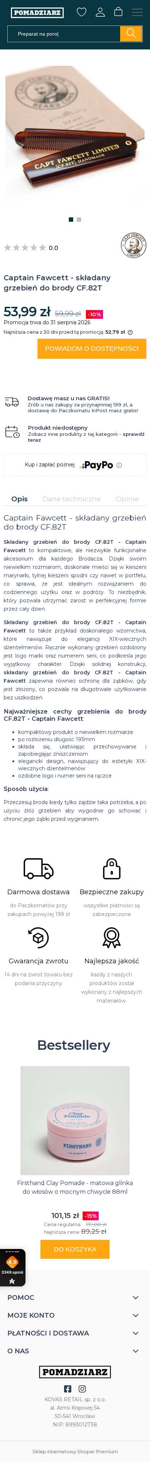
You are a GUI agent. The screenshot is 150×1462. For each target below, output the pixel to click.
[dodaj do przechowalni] (134, 368)
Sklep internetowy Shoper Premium (75, 1451)
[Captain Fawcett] (131, 245)
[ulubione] (81, 15)
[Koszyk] (118, 12)
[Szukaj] (131, 33)
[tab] (19, 499)
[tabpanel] (75, 668)
